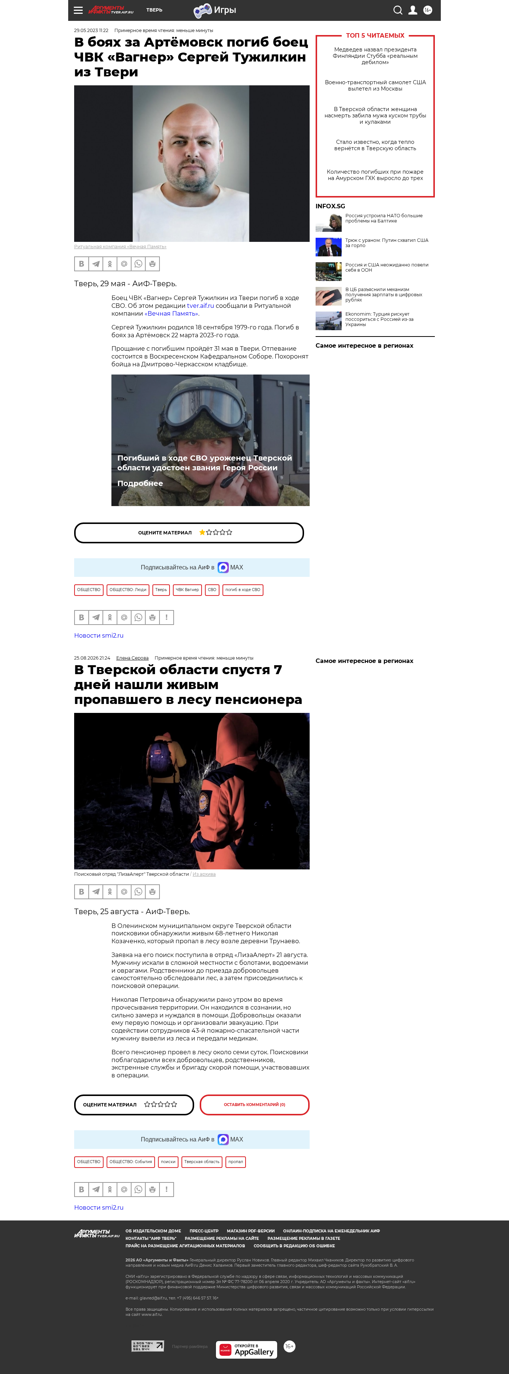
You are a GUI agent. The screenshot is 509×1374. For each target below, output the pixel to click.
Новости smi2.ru (99, 635)
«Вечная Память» (171, 313)
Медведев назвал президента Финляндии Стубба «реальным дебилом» (375, 56)
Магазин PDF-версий (251, 1231)
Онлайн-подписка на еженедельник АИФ (331, 1231)
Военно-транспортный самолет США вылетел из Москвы (375, 85)
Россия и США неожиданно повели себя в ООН (387, 267)
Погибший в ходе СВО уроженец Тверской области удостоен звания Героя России (204, 463)
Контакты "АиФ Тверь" (151, 1238)
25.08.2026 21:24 (92, 658)
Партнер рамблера (190, 1346)
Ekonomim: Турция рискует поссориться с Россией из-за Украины (379, 319)
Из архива (204, 874)
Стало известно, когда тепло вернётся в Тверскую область (375, 145)
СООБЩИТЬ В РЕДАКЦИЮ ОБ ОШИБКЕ (294, 1246)
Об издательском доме (153, 1231)
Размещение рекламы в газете (304, 1238)
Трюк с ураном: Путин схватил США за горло (387, 243)
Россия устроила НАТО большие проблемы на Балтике (384, 218)
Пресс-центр (204, 1231)
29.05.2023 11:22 (91, 30)
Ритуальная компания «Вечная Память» (120, 246)
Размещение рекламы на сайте (222, 1238)
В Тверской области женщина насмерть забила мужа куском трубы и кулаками (375, 115)
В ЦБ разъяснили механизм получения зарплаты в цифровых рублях (383, 295)
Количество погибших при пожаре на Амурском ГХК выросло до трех (375, 175)
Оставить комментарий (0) (254, 1104)
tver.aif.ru (200, 305)
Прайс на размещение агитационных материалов (185, 1246)
